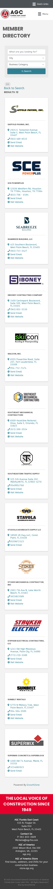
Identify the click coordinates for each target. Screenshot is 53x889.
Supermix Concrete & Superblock (26, 755)
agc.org (26, 854)
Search (27, 71)
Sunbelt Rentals (17, 699)
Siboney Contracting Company (25, 295)
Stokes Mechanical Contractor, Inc (26, 583)
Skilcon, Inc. (14, 353)
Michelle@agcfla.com (26, 840)
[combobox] (26, 58)
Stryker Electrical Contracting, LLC (26, 642)
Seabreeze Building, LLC (20, 239)
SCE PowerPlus (16, 183)
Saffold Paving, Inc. (18, 124)
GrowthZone (33, 785)
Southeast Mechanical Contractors (20, 414)
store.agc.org (26, 868)
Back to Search (14, 88)
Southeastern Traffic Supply (24, 473)
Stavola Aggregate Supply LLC (24, 529)
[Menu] (40, 4)
